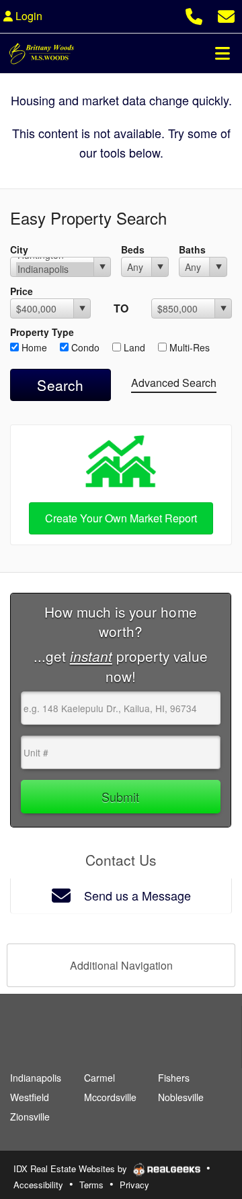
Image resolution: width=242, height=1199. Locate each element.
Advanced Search (173, 382)
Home (33, 347)
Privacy (134, 1184)
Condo (84, 347)
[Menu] (222, 53)
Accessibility (38, 1184)
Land (133, 347)
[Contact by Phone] (194, 14)
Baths (192, 249)
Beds (133, 249)
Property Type (42, 332)
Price (21, 291)
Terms (91, 1184)
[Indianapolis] (54, 269)
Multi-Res (188, 347)
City (19, 249)
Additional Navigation (121, 965)
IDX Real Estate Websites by (71, 1168)
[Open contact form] (226, 14)
